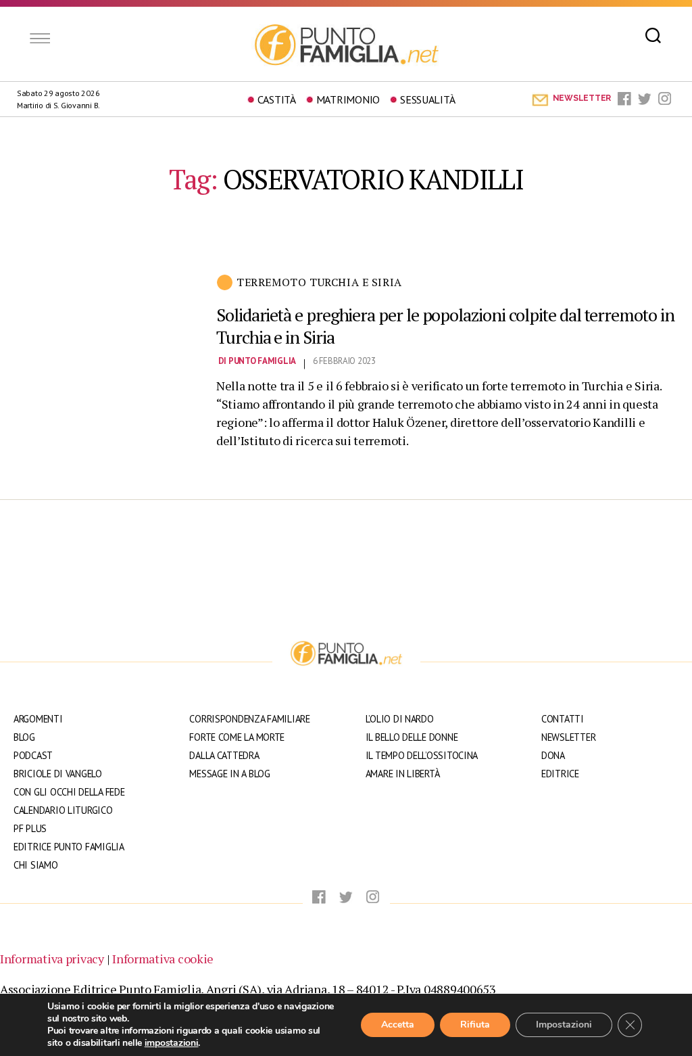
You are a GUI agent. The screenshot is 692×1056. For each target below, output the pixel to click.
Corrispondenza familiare (249, 718)
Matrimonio (348, 99)
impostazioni (172, 1043)
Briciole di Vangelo (58, 773)
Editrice (560, 773)
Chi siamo (36, 864)
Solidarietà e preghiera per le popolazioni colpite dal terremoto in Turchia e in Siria (445, 325)
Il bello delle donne (412, 737)
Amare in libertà (403, 773)
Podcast (33, 755)
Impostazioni (564, 1024)
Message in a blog (229, 773)
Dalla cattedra (224, 755)
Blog (24, 737)
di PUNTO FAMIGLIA (257, 361)
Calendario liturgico (63, 810)
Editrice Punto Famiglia (69, 846)
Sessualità (427, 99)
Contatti (562, 718)
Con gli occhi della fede (69, 791)
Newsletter (568, 737)
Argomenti (38, 718)
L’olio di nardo (400, 718)
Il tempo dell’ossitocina (422, 755)
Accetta (397, 1024)
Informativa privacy (52, 958)
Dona (553, 755)
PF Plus (30, 828)
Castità (276, 99)
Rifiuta (475, 1024)
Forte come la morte (237, 737)
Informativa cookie (163, 958)
